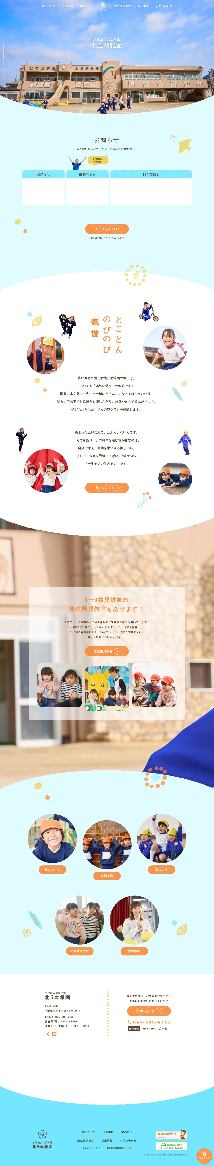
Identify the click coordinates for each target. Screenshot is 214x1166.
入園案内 (67, 6)
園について (48, 6)
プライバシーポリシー (92, 1148)
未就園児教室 (123, 6)
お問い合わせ (164, 6)
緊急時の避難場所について (119, 1148)
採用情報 (143, 6)
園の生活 (85, 6)
